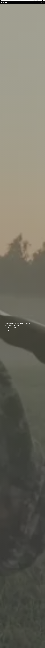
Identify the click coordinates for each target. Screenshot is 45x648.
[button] (2, 3)
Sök (41, 2)
